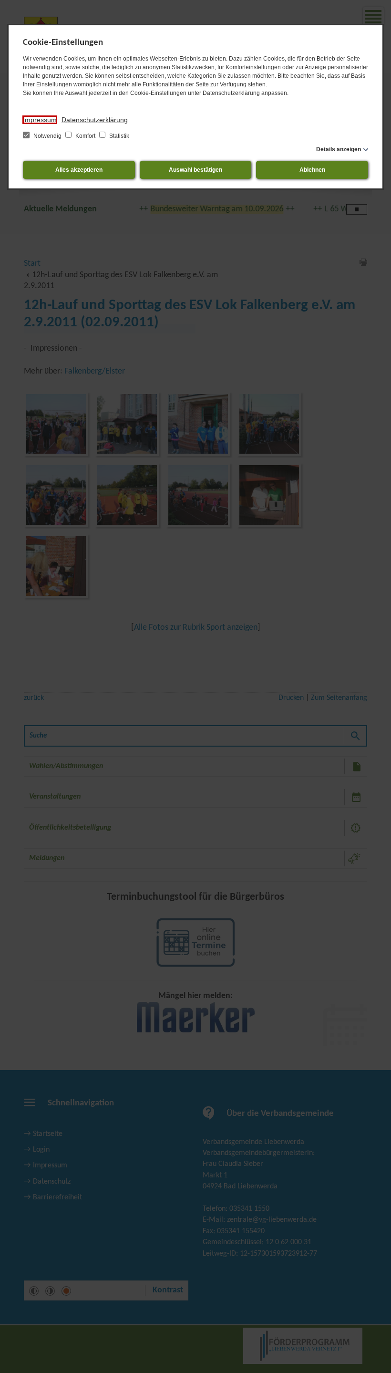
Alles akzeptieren (79, 169)
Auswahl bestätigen (195, 169)
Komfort (85, 136)
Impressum (40, 120)
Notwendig (47, 136)
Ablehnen (312, 169)
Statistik (118, 136)
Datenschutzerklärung (95, 120)
